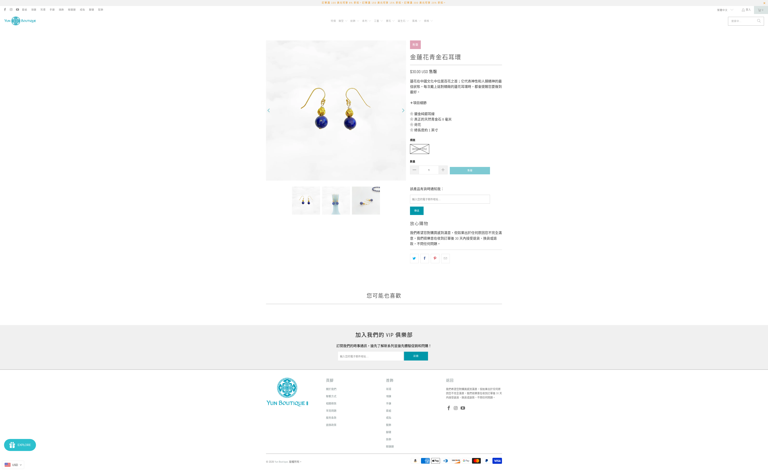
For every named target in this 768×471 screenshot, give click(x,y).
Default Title (419, 149)
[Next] (403, 110)
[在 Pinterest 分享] (435, 258)
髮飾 (388, 425)
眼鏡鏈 (72, 9)
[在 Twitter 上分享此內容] (414, 258)
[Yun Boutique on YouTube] (17, 10)
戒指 (82, 9)
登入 (748, 9)
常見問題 (331, 410)
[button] (343, 21)
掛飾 (388, 439)
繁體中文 (722, 10)
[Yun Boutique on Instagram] (11, 10)
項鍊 (388, 396)
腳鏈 (91, 9)
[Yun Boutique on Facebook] (4, 10)
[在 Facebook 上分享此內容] (424, 258)
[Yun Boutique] (20, 21)
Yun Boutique (281, 461)
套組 (24, 9)
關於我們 (331, 389)
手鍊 (52, 9)
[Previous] (269, 110)
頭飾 (61, 9)
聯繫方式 (331, 396)
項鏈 (33, 9)
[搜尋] (759, 21)
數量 (412, 161)
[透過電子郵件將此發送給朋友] (445, 258)
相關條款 (331, 403)
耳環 (43, 9)
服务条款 (331, 417)
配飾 (100, 9)
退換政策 (331, 425)
